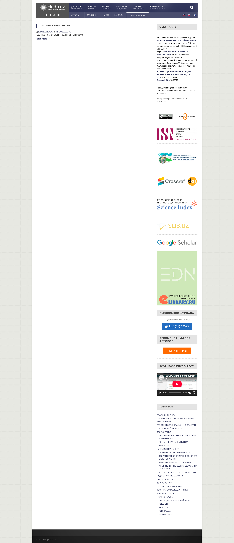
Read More (41, 39)
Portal (92, 7)
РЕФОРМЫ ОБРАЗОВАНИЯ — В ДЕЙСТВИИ (177, 425)
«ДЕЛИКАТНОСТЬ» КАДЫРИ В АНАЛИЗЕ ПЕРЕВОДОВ (59, 34)
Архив (106, 15)
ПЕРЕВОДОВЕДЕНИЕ (63, 32)
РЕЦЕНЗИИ (164, 504)
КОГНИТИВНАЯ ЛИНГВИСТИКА (173, 442)
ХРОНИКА (163, 507)
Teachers (121, 7)
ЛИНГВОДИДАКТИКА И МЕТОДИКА (173, 452)
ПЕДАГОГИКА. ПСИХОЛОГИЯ (170, 475)
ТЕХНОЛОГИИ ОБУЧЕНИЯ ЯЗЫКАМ (175, 462)
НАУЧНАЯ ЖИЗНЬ (165, 497)
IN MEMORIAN (165, 514)
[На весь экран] (194, 392)
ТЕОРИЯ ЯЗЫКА (164, 432)
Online (138, 7)
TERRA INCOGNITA (165, 493)
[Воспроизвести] (160, 392)
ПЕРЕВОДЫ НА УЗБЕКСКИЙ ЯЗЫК (174, 500)
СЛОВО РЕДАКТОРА (166, 415)
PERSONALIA (164, 511)
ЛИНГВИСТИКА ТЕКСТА (168, 449)
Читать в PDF (176, 351)
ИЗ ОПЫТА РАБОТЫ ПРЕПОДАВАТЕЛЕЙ (177, 472)
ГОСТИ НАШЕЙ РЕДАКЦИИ (169, 428)
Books (106, 7)
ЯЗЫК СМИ (164, 445)
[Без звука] (189, 392)
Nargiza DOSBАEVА (45, 32)
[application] (177, 384)
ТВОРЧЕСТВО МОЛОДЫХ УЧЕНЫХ (172, 489)
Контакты (118, 15)
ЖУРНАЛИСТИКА (164, 482)
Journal (76, 7)
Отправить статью (137, 15)
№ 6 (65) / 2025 (178, 326)
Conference (157, 7)
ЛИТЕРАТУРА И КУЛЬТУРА (169, 486)
